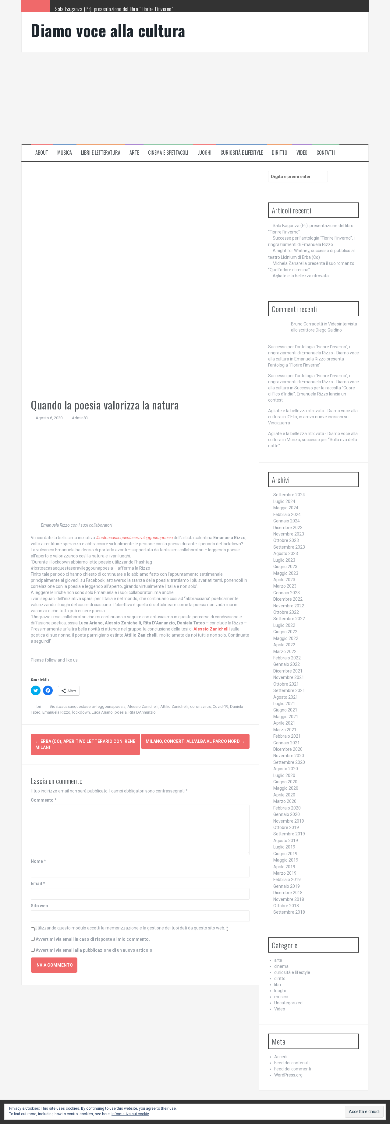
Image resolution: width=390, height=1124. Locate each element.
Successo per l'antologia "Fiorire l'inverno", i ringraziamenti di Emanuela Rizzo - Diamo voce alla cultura (313, 352)
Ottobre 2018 (286, 905)
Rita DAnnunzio (142, 712)
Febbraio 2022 (287, 657)
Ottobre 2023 (286, 540)
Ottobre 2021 (286, 684)
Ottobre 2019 (286, 827)
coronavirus (200, 706)
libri (38, 706)
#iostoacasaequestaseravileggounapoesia (134, 537)
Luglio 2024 (284, 501)
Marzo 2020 (284, 801)
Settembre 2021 (289, 690)
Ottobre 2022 (286, 612)
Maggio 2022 (285, 638)
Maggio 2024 (285, 507)
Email (38, 883)
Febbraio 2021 (287, 736)
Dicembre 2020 (288, 749)
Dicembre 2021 (288, 671)
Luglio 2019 (284, 847)
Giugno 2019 (285, 853)
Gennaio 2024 (286, 520)
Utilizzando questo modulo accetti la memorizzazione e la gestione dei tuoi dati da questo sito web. (131, 928)
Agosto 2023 (285, 553)
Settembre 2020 (289, 762)
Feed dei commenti (292, 1068)
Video (301, 152)
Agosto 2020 (285, 768)
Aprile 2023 (284, 579)
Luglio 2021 (284, 703)
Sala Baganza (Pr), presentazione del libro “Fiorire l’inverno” (114, 9)
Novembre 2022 (288, 605)
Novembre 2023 (288, 534)
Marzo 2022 (284, 651)
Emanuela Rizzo (56, 712)
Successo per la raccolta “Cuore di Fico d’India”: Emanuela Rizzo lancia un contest (311, 393)
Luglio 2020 (284, 775)
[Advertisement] (195, 98)
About (41, 152)
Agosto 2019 (285, 840)
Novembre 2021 (288, 677)
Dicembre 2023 (288, 527)
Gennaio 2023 (286, 592)
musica (64, 152)
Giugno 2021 (285, 710)
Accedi (280, 1056)
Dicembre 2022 (288, 599)
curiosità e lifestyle (242, 152)
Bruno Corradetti (307, 323)
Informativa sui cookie (130, 1114)
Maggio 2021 (285, 716)
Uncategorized (288, 1002)
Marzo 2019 (284, 873)
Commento (44, 800)
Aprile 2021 (284, 723)
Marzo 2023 (284, 586)
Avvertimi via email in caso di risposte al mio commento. (93, 939)
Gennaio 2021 (286, 742)
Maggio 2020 (285, 788)
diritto (279, 978)
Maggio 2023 (285, 573)
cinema (281, 966)
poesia (121, 712)
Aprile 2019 (284, 866)
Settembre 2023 (289, 547)
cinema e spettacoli (168, 152)
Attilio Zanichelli (174, 706)
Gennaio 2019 (286, 886)
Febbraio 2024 (287, 514)
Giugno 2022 (285, 631)
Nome (38, 861)
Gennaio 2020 (286, 814)
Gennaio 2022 (286, 664)
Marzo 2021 (284, 729)
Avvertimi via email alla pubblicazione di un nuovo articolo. (95, 950)
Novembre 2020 (288, 755)
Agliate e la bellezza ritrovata (301, 275)
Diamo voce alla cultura (108, 30)
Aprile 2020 (284, 794)
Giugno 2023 (285, 566)
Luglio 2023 (284, 560)
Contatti (326, 152)
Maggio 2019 (285, 860)
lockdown (81, 712)
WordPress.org (288, 1075)
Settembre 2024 (289, 494)
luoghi (204, 152)
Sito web (39, 905)
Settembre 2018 (289, 912)
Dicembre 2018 (288, 892)
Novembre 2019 (288, 821)
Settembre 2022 (289, 618)
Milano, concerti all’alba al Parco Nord (195, 741)
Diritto (279, 152)
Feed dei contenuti (292, 1062)
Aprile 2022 (284, 644)
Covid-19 (220, 706)
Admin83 (80, 418)
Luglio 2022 (284, 625)
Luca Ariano (102, 712)
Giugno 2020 (285, 781)
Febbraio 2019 (287, 879)
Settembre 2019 (289, 833)
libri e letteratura (100, 152)
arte (134, 152)
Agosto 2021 (285, 697)
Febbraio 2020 (287, 808)
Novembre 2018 (288, 899)
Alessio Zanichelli (142, 706)
